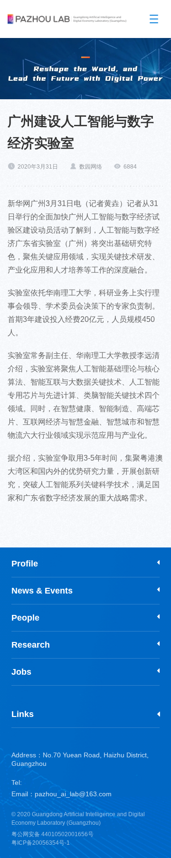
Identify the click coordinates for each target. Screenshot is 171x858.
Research (30, 645)
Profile (24, 563)
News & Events (42, 590)
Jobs (21, 672)
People (25, 617)
